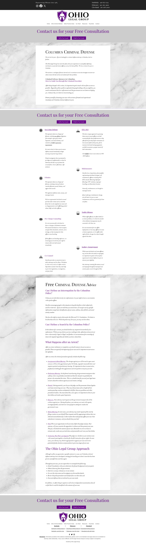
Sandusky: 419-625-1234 (57, 531)
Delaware (72, 526)
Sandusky (56, 526)
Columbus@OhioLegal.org (73, 528)
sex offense (57, 136)
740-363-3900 (104, 5)
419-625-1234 (104, 2)
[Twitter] (72, 534)
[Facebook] (40, 5)
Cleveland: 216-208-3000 (87, 531)
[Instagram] (37, 5)
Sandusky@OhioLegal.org (58, 528)
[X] (44, 5)
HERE (87, 154)
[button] (84, 24)
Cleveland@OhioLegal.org (88, 528)
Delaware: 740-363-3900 (73, 531)
